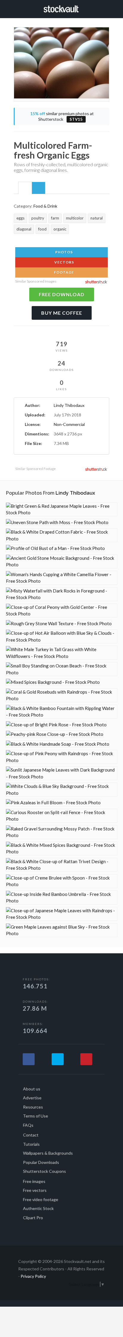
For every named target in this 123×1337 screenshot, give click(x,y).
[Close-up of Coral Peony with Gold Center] (61, 610)
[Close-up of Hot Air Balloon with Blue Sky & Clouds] (61, 636)
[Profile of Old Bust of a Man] (55, 548)
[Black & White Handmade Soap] (57, 744)
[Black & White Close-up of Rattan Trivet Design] (61, 865)
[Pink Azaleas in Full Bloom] (53, 802)
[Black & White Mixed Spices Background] (61, 848)
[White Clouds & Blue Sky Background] (61, 789)
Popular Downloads (41, 1162)
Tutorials (31, 1144)
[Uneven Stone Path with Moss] (57, 522)
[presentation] (25, 188)
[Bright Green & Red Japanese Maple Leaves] (61, 509)
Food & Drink (45, 206)
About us (31, 1088)
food (42, 229)
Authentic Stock (38, 1208)
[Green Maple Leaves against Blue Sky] (61, 930)
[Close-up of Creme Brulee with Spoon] (61, 881)
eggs (20, 218)
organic (59, 229)
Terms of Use (35, 1115)
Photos (63, 252)
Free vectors (35, 1190)
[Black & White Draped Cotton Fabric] (61, 535)
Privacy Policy (33, 1276)
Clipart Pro (33, 1217)
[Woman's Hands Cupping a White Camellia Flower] (61, 577)
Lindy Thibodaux (69, 405)
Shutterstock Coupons (44, 1171)
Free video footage (40, 1199)
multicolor (75, 218)
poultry (37, 218)
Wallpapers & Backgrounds (48, 1153)
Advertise (32, 1097)
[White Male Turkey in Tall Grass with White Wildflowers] (61, 652)
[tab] (25, 188)
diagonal (23, 229)
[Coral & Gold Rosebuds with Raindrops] (61, 695)
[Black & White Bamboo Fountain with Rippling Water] (61, 711)
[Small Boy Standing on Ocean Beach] (61, 669)
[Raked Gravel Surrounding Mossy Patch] (61, 832)
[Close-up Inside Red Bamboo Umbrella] (61, 897)
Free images (34, 1181)
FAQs (28, 1125)
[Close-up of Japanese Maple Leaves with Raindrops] (61, 914)
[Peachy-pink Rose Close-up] (54, 734)
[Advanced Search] (107, 8)
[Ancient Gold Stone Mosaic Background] (61, 561)
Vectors (63, 262)
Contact (31, 1134)
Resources (33, 1106)
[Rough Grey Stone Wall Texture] (59, 623)
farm (55, 218)
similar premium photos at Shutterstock (62, 116)
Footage (63, 272)
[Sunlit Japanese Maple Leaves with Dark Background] (61, 773)
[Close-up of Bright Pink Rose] (56, 724)
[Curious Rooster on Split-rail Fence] (61, 815)
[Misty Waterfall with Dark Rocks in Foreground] (61, 594)
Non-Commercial (69, 424)
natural (96, 218)
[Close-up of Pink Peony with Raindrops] (61, 757)
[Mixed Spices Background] (53, 682)
